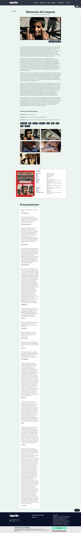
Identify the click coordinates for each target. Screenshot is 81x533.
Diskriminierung (24, 123)
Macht (48, 123)
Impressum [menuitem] (34, 517)
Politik (53, 123)
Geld (30, 123)
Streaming (51, 41)
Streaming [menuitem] (42, 2)
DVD (57, 41)
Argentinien (44, 14)
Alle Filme (14, 11)
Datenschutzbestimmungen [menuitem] (38, 515)
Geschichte (35, 123)
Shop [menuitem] (48, 2)
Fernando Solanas (37, 14)
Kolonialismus (42, 123)
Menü (69, 3)
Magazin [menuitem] (53, 2)
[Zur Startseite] (17, 3)
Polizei (57, 123)
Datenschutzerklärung (18, 530)
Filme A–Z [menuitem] (36, 2)
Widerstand (27, 126)
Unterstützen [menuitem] (60, 2)
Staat (22, 126)
